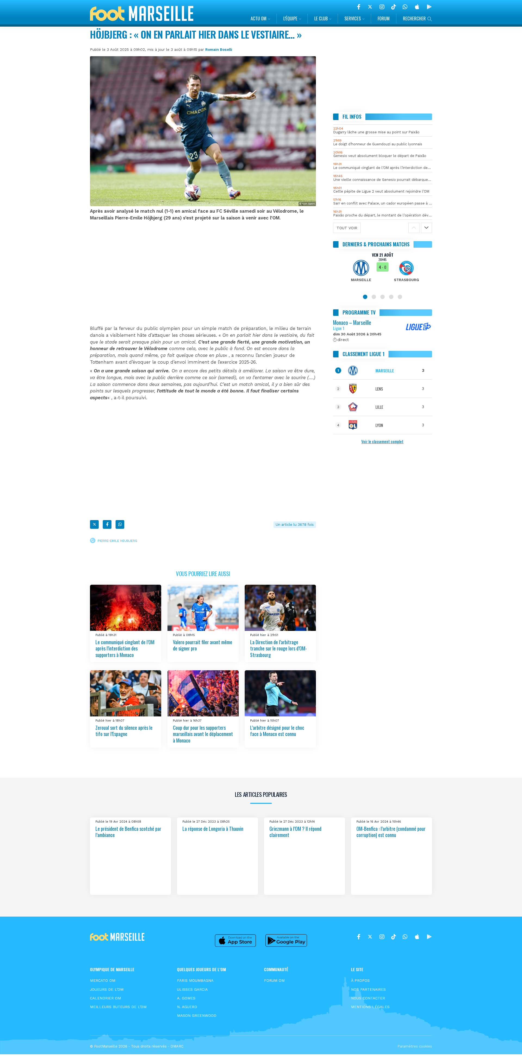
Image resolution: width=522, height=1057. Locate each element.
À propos (360, 980)
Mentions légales (370, 1007)
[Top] (507, 1045)
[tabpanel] (382, 270)
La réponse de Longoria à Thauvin (212, 828)
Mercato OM (102, 980)
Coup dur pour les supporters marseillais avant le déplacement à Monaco (203, 734)
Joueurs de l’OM (106, 989)
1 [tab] (365, 296)
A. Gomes (186, 998)
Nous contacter (368, 998)
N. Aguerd (187, 1007)
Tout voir (347, 227)
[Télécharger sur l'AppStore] (417, 7)
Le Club (321, 18)
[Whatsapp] (120, 524)
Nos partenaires (368, 989)
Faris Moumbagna (195, 980)
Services (352, 18)
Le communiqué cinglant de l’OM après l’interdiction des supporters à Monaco (124, 648)
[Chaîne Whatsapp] (405, 7)
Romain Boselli (218, 49)
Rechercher (414, 18)
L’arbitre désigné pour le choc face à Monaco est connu (277, 730)
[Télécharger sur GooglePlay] (429, 7)
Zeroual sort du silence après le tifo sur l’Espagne (124, 730)
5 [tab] (400, 296)
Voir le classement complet (382, 441)
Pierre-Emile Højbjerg (117, 540)
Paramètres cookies (414, 1046)
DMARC (177, 1046)
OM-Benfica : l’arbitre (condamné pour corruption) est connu (390, 831)
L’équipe (290, 18)
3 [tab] (382, 296)
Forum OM (274, 980)
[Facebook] (359, 7)
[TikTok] (393, 7)
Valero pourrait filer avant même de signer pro (202, 645)
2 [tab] (374, 296)
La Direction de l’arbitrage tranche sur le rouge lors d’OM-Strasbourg (278, 648)
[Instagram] (382, 7)
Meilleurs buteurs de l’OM (118, 1007)
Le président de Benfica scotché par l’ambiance (128, 831)
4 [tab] (391, 296)
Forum (384, 18)
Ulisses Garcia (192, 989)
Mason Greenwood (196, 1015)
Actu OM (258, 18)
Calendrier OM (105, 998)
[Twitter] (370, 7)
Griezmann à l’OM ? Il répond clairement (295, 831)
